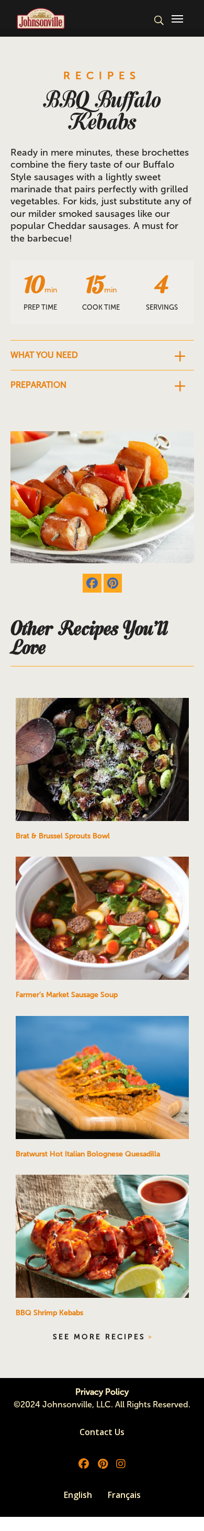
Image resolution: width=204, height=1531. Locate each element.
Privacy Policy (102, 1392)
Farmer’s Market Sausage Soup (67, 994)
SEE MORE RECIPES (99, 1336)
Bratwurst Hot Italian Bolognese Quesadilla (88, 1154)
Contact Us (102, 1432)
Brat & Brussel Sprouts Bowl (63, 836)
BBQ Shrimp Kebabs (49, 1312)
